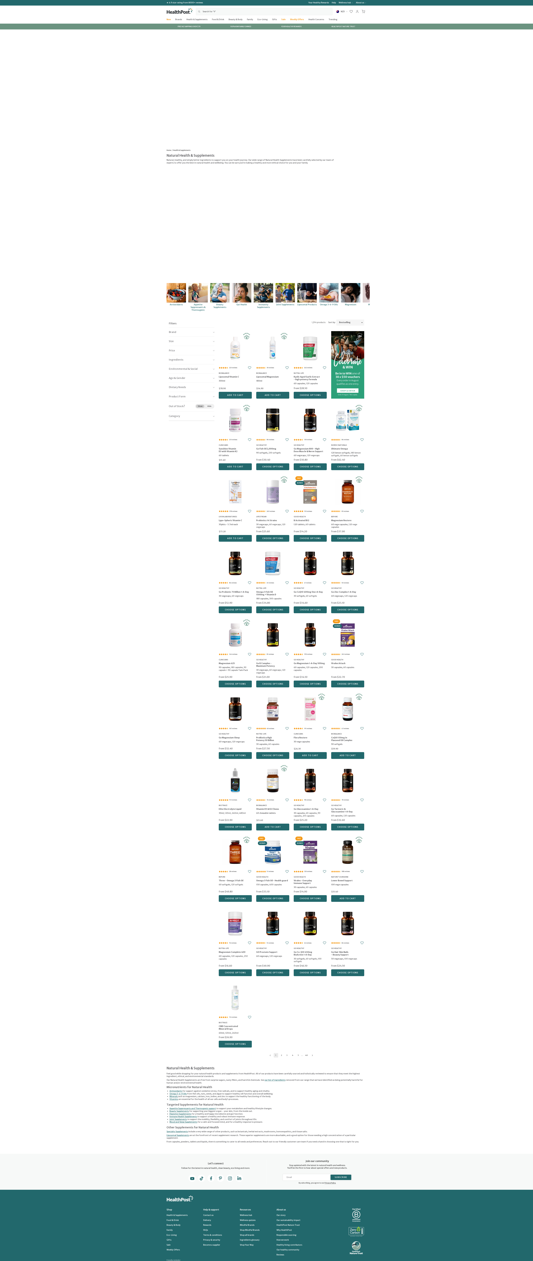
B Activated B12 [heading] (301, 520)
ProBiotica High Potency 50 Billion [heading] (265, 739)
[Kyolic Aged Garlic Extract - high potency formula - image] (310, 348)
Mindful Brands (247, 1225)
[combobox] (264, 11)
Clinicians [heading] (223, 445)
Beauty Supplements (179, 1111)
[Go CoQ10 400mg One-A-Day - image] (310, 563)
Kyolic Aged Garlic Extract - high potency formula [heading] (307, 378)
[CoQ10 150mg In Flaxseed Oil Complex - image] (347, 709)
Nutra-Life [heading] (299, 373)
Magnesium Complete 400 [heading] (232, 952)
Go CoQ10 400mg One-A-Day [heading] (308, 592)
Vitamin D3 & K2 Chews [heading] (267, 809)
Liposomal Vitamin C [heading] (229, 377)
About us (360, 2)
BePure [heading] (334, 517)
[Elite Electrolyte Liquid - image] (235, 780)
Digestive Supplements (180, 1114)
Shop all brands (247, 1235)
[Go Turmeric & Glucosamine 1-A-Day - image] (347, 780)
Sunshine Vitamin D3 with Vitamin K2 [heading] (228, 450)
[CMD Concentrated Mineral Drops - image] (235, 997)
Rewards (207, 1225)
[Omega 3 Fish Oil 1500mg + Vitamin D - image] (272, 563)
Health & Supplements (197, 19)
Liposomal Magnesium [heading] (267, 377)
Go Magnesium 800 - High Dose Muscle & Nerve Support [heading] (308, 450)
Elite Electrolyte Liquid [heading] (230, 809)
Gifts (274, 19)
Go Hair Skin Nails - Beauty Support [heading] (340, 953)
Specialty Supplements (177, 1131)
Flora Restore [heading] (300, 737)
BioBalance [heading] (224, 373)
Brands (178, 19)
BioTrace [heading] (223, 805)
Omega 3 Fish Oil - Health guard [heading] (272, 880)
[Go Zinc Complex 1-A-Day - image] (347, 563)
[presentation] (235, 381)
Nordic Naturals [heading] (339, 445)
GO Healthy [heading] (261, 445)
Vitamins (173, 1099)
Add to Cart (235, 395)
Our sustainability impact (288, 1220)
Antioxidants (175, 1091)
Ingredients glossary (249, 1240)
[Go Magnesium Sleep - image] (235, 709)
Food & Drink (218, 19)
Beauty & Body (235, 19)
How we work (282, 1240)
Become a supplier (211, 1245)
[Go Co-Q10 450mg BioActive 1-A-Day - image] (310, 923)
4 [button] (292, 1055)
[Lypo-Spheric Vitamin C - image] (235, 491)
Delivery (207, 1220)
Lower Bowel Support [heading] (342, 880)
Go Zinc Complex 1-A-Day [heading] (343, 592)
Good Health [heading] (300, 517)
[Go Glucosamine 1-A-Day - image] (310, 780)
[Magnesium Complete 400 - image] (235, 923)
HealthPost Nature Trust (288, 1225)
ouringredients (275, 1080)
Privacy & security (211, 1240)
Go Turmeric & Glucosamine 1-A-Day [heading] (342, 810)
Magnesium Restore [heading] (341, 520)
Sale (283, 19)
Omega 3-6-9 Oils (178, 1094)
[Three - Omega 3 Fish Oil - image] (235, 852)
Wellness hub (345, 2)
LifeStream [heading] (261, 517)
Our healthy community (287, 1249)
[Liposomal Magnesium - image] (272, 348)
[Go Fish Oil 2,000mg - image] (272, 420)
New (169, 19)
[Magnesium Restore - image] (347, 491)
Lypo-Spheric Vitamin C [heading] (230, 520)
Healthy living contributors (289, 1245)
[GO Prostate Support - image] (272, 923)
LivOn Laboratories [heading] (228, 517)
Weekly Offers (297, 19)
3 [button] (286, 1055)
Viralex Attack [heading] (338, 663)
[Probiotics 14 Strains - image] (272, 491)
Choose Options (310, 395)
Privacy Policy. (330, 1183)
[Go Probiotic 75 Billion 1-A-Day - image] (235, 563)
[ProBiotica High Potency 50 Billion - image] (272, 709)
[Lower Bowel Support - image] (347, 852)
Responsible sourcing (286, 1235)
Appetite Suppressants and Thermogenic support (192, 1108)
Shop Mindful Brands (250, 1230)
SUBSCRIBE (341, 1177)
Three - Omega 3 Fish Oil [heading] (231, 880)
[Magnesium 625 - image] (235, 634)
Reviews (280, 1254)
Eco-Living (262, 19)
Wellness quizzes (248, 1220)
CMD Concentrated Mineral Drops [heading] (228, 1027)
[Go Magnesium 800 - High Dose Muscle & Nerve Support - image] (310, 420)
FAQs (205, 1230)
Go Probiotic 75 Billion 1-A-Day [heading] (234, 592)
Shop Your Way (247, 1245)
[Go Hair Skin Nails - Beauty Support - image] (347, 923)
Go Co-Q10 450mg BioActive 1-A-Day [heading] (303, 953)
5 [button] (298, 1055)
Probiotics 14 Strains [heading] (266, 520)
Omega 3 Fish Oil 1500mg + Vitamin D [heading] (266, 593)
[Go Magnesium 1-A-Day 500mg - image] (310, 634)
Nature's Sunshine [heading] (339, 877)
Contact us (208, 1215)
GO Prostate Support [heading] (266, 952)
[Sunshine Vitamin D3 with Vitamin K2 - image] (235, 420)
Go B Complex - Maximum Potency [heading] (265, 664)
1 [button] (275, 1055)
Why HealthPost (284, 1230)
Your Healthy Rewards (318, 2)
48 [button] (306, 1055)
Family (250, 19)
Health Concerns (316, 19)
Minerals (173, 1096)
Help (334, 2)
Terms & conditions (212, 1235)
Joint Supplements (178, 1119)
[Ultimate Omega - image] (347, 420)
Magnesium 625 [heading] (227, 663)
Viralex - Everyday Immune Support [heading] (303, 881)
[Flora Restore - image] (310, 709)
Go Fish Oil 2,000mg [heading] (266, 449)
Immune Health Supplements (183, 1116)
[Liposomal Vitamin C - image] (235, 348)
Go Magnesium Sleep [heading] (229, 737)
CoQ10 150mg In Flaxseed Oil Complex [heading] (341, 739)
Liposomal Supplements (178, 1135)
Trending (333, 19)
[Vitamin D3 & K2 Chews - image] (272, 780)
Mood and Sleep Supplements (183, 1122)
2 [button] (281, 1055)
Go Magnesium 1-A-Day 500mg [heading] (309, 663)
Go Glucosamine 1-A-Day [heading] (306, 809)
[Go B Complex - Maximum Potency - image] (272, 634)
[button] (351, 11)
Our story (281, 1215)
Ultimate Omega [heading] (339, 449)
